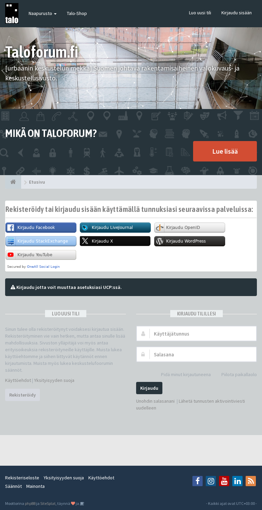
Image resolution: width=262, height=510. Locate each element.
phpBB (30, 503)
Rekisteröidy (22, 395)
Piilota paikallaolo (239, 374)
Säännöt (13, 486)
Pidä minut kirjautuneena (186, 374)
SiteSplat (48, 503)
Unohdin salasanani (155, 401)
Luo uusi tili (200, 13)
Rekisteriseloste (22, 478)
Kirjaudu (149, 388)
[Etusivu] (13, 182)
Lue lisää (225, 151)
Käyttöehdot (18, 380)
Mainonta (35, 486)
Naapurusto (41, 13)
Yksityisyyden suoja (54, 380)
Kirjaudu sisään (236, 13)
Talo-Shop (77, 13)
